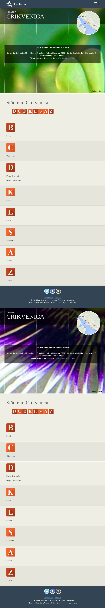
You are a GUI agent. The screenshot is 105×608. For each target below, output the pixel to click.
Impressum (48, 298)
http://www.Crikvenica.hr (65, 58)
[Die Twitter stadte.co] (46, 291)
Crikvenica (10, 156)
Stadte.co (19, 4)
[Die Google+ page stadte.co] (58, 291)
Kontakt (58, 298)
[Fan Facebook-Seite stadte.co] (52, 291)
